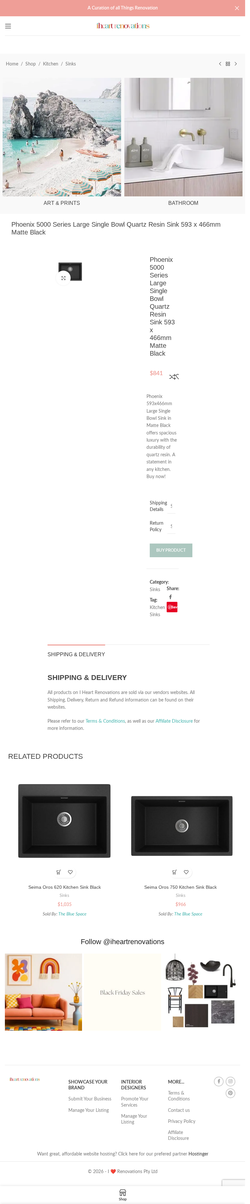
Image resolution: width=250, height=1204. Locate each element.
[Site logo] (122, 25)
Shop (30, 64)
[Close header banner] (237, 8)
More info (105, 1192)
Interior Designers (133, 1085)
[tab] (76, 653)
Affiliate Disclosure (174, 721)
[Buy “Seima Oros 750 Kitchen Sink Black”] (175, 872)
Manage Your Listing (88, 1110)
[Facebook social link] (170, 597)
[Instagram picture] (43, 992)
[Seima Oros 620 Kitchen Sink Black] (64, 824)
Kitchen (50, 64)
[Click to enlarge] (63, 278)
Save (174, 606)
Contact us (179, 1110)
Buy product (171, 550)
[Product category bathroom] (183, 144)
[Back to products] (228, 64)
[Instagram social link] (230, 1081)
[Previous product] (220, 64)
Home (12, 64)
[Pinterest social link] (230, 1093)
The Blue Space (72, 914)
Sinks (70, 64)
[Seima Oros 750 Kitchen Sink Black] (180, 824)
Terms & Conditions (105, 721)
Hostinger (198, 1154)
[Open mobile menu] (8, 26)
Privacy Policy (181, 1121)
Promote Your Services (134, 1102)
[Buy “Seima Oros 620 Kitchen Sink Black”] (58, 872)
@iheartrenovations (133, 942)
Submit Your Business (89, 1099)
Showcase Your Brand (87, 1085)
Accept (138, 1192)
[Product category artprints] (62, 144)
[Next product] (236, 64)
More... (176, 1082)
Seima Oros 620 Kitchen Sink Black (64, 887)
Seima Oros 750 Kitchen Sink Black (180, 887)
